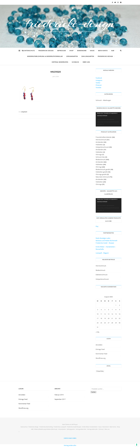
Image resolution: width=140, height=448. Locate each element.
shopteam (24, 112)
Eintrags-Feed (100, 349)
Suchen (93, 392)
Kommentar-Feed (101, 354)
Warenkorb (81, 50)
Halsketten (99, 145)
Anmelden (99, 345)
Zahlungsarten (87, 56)
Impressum (61, 50)
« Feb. (98, 332)
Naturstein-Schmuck (102, 177)
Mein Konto (103, 50)
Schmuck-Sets (100, 157)
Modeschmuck (100, 159)
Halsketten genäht (102, 172)
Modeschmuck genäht (103, 169)
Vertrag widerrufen (60, 62)
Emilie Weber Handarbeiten (90, 427)
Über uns (86, 62)
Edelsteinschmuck (101, 275)
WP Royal (74, 424)
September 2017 (60, 399)
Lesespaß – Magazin (102, 253)
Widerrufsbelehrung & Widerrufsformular (45, 56)
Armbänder (99, 142)
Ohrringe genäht (101, 174)
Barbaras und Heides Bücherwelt (106, 240)
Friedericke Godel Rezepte (74, 427)
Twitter (98, 83)
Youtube (98, 87)
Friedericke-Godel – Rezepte (105, 243)
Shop (71, 50)
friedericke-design (70, 23)
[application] (108, 119)
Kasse (92, 50)
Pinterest (99, 85)
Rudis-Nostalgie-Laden (103, 238)
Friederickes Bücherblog (46, 427)
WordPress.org (100, 358)
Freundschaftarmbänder (104, 137)
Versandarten (72, 56)
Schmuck (75, 62)
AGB (112, 50)
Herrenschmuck (101, 140)
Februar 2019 (59, 395)
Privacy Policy (100, 371)
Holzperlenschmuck (102, 147)
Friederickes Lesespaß (60, 427)
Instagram (99, 80)
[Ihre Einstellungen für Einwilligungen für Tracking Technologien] (136, 444)
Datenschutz (29, 50)
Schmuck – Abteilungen (103, 100)
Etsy (97, 226)
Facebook (99, 78)
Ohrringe (99, 154)
